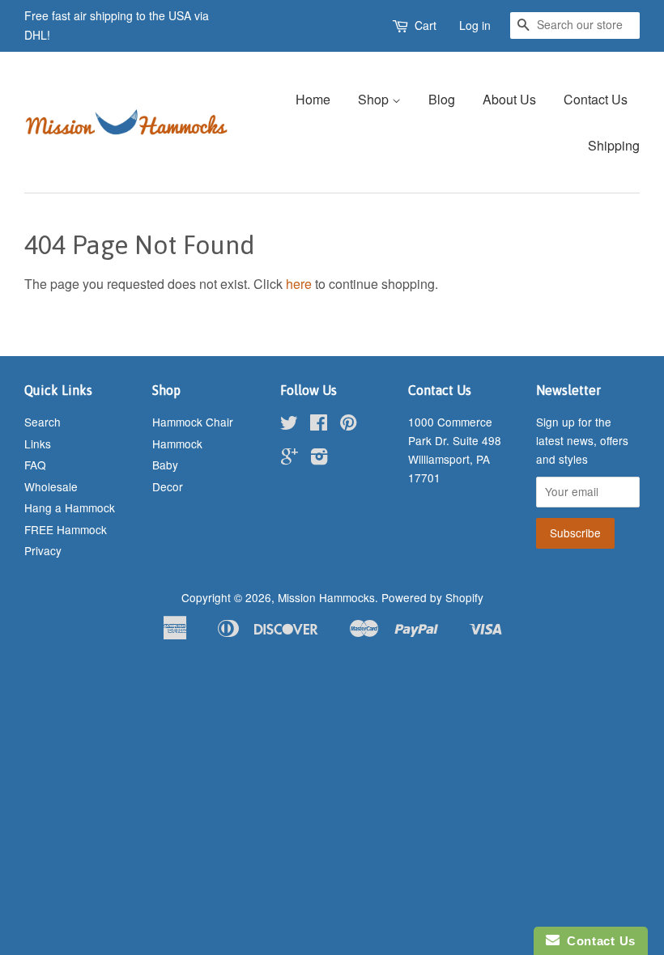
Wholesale (51, 486)
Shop (375, 99)
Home (313, 99)
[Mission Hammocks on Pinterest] (348, 425)
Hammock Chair (192, 422)
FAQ (35, 464)
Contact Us (596, 99)
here (299, 283)
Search (42, 422)
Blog (441, 99)
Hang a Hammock (69, 507)
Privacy (43, 550)
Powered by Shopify (432, 597)
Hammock (177, 443)
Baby (165, 464)
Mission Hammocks (326, 597)
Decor (167, 486)
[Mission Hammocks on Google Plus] (289, 459)
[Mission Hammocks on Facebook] (318, 425)
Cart (425, 25)
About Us (509, 99)
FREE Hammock (65, 529)
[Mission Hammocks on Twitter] (289, 425)
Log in (475, 25)
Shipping (614, 145)
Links (37, 443)
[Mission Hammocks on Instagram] (319, 459)
